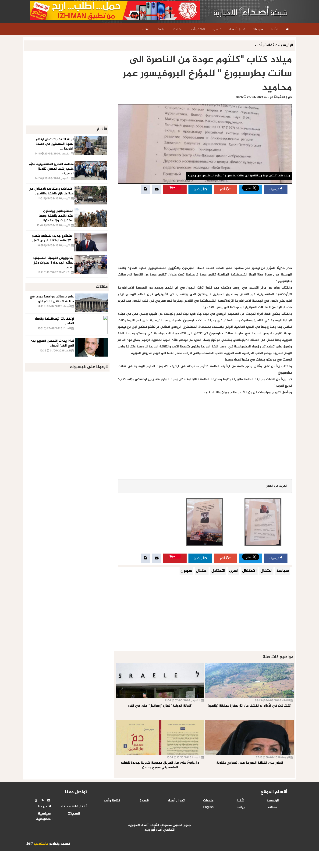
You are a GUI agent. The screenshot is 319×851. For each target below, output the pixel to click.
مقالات (272, 807)
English (208, 807)
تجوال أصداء (176, 801)
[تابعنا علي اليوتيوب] (36, 800)
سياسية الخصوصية (44, 816)
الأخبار (240, 801)
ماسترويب (41, 844)
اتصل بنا (44, 807)
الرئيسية (285, 45)
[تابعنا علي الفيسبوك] (30, 800)
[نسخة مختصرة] (42, 800)
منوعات (208, 801)
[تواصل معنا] (49, 800)
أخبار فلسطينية (74, 807)
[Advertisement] (205, 230)
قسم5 (144, 801)
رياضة (241, 807)
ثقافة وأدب (265, 45)
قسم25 (74, 814)
